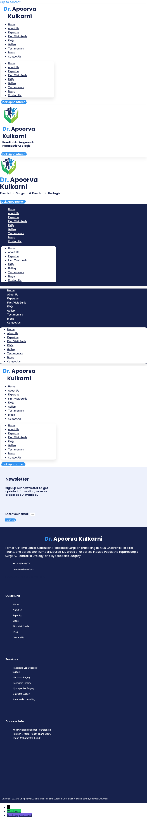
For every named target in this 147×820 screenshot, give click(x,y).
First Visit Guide (17, 36)
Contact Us (15, 57)
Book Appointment (19, 815)
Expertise (13, 71)
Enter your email (17, 514)
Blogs (11, 91)
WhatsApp (14, 811)
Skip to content (10, 2)
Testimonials (16, 49)
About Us (13, 67)
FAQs (11, 79)
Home (11, 63)
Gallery (12, 83)
